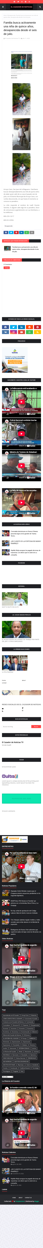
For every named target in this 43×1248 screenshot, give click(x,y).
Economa (5, 1028)
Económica (6, 1032)
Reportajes (21, 1065)
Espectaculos (26, 1042)
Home (4, 680)
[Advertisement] (21, 1226)
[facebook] (14, 1)
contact (4, 683)
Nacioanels (28, 1051)
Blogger (36, 1201)
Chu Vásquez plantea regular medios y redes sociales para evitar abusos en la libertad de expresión (25, 922)
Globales (24, 1045)
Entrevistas (6, 1042)
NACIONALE (6, 1055)
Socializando (13, 1068)
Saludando (35, 1065)
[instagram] (22, 1)
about (24, 680)
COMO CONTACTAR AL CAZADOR (12, 1018)
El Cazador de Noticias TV (12, 38)
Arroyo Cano (25, 1015)
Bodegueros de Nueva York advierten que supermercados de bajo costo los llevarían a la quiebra (26, 932)
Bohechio (33, 1015)
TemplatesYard (20, 1201)
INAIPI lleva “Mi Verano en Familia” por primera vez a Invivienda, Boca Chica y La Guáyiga (24, 903)
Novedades (24, 1055)
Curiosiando (29, 1022)
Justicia (34, 1048)
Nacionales (15, 1055)
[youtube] (21, 332)
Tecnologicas (6, 1071)
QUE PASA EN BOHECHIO (21, 1061)
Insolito (5, 1048)
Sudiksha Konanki (25, 1068)
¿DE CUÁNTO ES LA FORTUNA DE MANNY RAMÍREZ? (26, 542)
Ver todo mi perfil (6, 745)
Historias (32, 1045)
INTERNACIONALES (24, 1048)
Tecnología (35, 1068)
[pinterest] (25, 1)
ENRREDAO (32, 1038)
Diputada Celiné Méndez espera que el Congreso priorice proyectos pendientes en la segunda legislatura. (25, 893)
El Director (27, 1035)
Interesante (13, 1048)
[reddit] (29, 327)
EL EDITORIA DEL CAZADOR (10, 1038)
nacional (36, 1051)
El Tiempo (24, 1038)
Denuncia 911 (16, 1025)
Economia (13, 1028)
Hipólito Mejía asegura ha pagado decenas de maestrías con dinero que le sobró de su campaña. (25, 552)
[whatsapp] (29, 332)
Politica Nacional (20, 1058)
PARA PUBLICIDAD (8, 1058)
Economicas (15, 1032)
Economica (30, 1028)
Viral (22, 1071)
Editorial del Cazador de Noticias (12, 1035)
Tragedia (15, 1071)
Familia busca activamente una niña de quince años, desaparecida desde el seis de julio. (25, 249)
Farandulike (16, 1045)
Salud (28, 1065)
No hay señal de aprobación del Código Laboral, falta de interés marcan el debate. (24, 912)
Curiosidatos (6, 1025)
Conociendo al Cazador (30, 1018)
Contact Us (28, 1197)
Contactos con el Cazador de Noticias (13, 1022)
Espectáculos (6, 1045)
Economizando (25, 1032)
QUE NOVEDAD (7, 1061)
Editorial (34, 1032)
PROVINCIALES (32, 1058)
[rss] (37, 332)
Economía (22, 1028)
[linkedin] (21, 327)
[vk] (5, 332)
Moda (20, 1051)
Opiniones (33, 1055)
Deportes (25, 1025)
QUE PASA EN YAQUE (9, 1065)
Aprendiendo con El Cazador (11, 1015)
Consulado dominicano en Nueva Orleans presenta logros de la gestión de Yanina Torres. (24, 534)
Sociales (5, 1068)
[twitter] (18, 1)
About (20, 1197)
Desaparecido (11, 15)
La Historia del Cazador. (9, 1051)
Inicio (5, 15)
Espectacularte (16, 1042)
